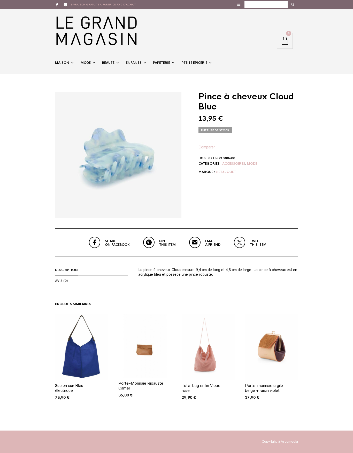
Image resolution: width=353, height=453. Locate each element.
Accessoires (233, 164)
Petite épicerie (194, 63)
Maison (62, 63)
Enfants (134, 63)
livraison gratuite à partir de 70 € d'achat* (103, 4)
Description (66, 270)
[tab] (91, 270)
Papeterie (161, 63)
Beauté (108, 63)
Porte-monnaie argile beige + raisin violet (264, 388)
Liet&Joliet (226, 172)
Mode (86, 63)
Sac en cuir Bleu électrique (69, 388)
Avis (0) (61, 281)
